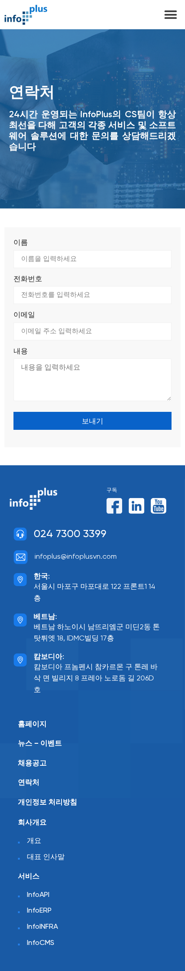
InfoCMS (40, 943)
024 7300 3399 (70, 534)
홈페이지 (32, 724)
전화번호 (27, 279)
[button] (170, 14)
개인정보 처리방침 (47, 802)
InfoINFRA (42, 927)
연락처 (29, 782)
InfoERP (39, 910)
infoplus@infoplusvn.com (76, 557)
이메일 (24, 315)
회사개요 (32, 822)
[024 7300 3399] (20, 534)
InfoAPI (38, 895)
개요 (34, 841)
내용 (20, 351)
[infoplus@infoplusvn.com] (20, 557)
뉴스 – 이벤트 (40, 743)
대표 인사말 (46, 857)
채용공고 (32, 763)
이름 (20, 243)
